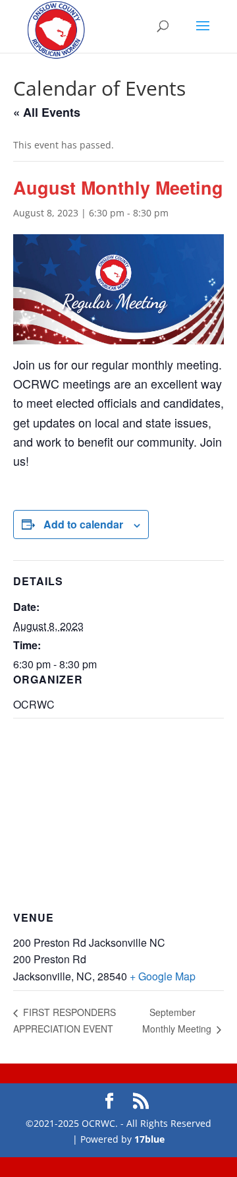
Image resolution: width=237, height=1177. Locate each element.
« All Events (46, 112)
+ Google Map (163, 976)
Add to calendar (83, 524)
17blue (149, 1139)
